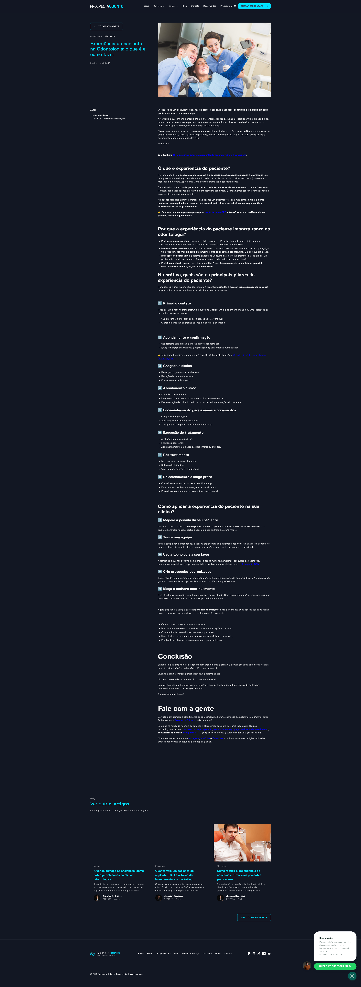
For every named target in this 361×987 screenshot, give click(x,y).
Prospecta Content (212, 954)
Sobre (146, 6)
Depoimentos (209, 6)
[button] (159, 6)
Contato (195, 6)
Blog (184, 6)
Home (141, 954)
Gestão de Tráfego (190, 954)
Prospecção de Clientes (167, 954)
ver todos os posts (254, 918)
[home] (107, 6)
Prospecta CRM (228, 6)
